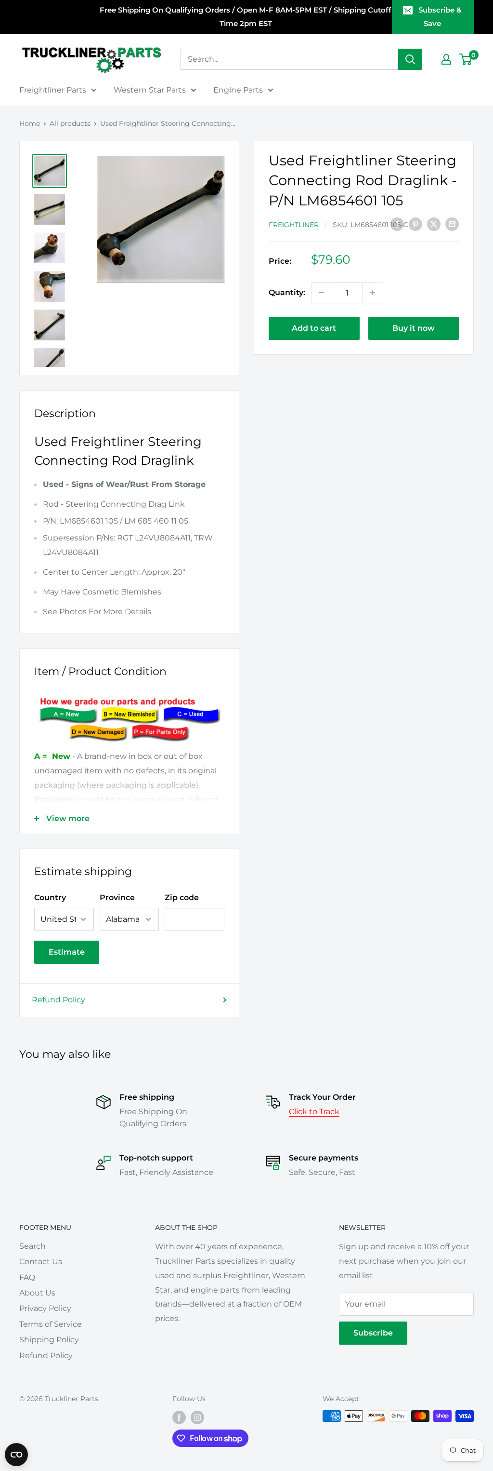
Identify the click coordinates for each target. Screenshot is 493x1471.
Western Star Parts (150, 89)
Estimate (67, 952)
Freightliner (294, 224)
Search (32, 1246)
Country (50, 897)
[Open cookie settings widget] (16, 1454)
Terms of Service (50, 1324)
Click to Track (314, 1111)
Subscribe (373, 1332)
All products (70, 123)
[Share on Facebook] (397, 223)
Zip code (182, 897)
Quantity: (287, 292)
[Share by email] (452, 223)
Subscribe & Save (440, 16)
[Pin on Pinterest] (415, 223)
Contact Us (40, 1261)
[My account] (446, 59)
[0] (466, 59)
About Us (37, 1292)
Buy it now (413, 328)
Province (117, 897)
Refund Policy (58, 999)
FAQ (27, 1277)
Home (29, 123)
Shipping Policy (49, 1339)
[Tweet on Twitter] (434, 223)
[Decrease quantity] (321, 293)
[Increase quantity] (373, 293)
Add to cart (314, 328)
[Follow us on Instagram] (197, 1417)
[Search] (410, 59)
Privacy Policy (45, 1308)
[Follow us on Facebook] (179, 1417)
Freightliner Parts (52, 89)
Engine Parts (238, 89)
